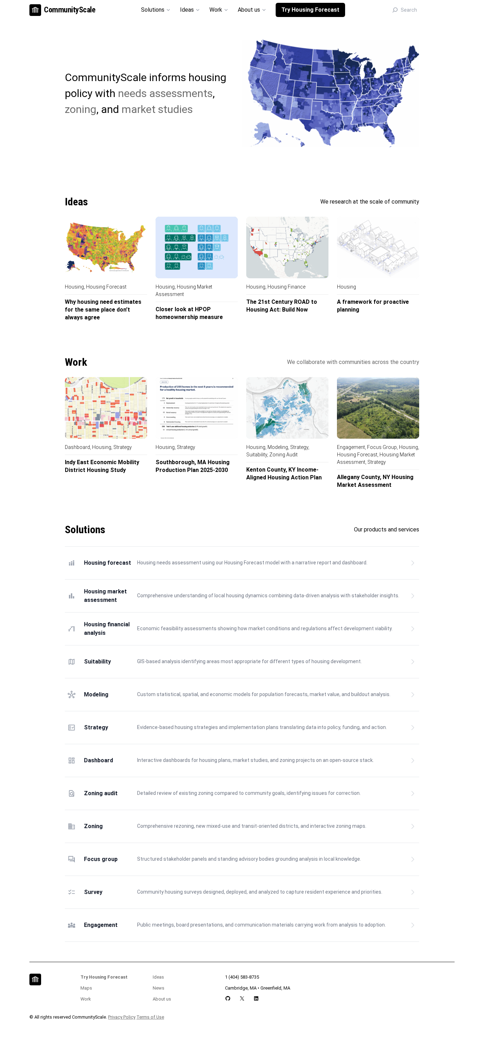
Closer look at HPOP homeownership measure (189, 313)
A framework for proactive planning (373, 305)
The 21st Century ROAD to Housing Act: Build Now (281, 305)
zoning (80, 109)
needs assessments (165, 93)
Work (85, 999)
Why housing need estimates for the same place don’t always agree (103, 309)
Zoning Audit (283, 454)
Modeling (278, 447)
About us (162, 999)
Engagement (351, 447)
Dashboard (77, 447)
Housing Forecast (106, 287)
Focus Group (382, 447)
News (158, 988)
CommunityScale (69, 9)
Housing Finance (286, 287)
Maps (86, 988)
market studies (157, 109)
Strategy (122, 447)
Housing (74, 287)
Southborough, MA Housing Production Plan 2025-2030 (193, 466)
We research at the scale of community (369, 201)
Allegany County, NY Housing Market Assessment (375, 481)
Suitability (256, 454)
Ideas (158, 977)
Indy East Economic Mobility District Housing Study (102, 466)
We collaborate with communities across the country (353, 362)
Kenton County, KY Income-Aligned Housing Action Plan (284, 473)
